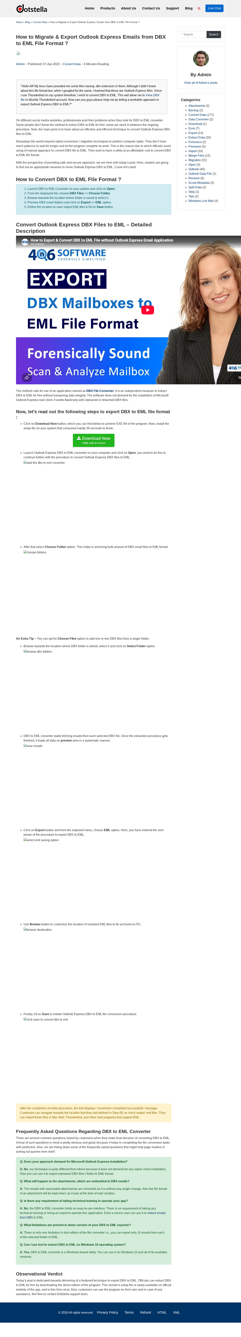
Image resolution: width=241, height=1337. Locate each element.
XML (176, 1312)
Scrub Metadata (199, 182)
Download (195, 123)
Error (191, 128)
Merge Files (196, 155)
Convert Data (72, 64)
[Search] (200, 8)
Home (89, 8)
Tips (191, 196)
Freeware (194, 146)
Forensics (195, 142)
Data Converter (198, 119)
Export (192, 133)
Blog (189, 8)
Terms (129, 1312)
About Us (128, 8)
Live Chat (214, 8)
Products (107, 8)
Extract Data (196, 137)
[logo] (32, 8)
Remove (194, 178)
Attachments (196, 105)
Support (172, 8)
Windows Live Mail (201, 200)
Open (192, 164)
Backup (193, 110)
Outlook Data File (200, 173)
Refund (145, 1312)
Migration (194, 160)
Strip (191, 191)
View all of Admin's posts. (201, 82)
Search (214, 34)
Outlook (193, 169)
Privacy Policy (107, 1312)
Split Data (195, 187)
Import (192, 151)
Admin (20, 64)
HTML (162, 1312)
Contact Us (151, 8)
